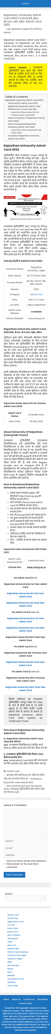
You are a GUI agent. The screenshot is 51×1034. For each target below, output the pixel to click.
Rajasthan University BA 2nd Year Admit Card (25, 595)
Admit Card (36, 294)
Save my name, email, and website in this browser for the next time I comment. (26, 864)
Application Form (15, 921)
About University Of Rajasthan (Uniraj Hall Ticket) (26, 119)
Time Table (12, 985)
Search (9, 893)
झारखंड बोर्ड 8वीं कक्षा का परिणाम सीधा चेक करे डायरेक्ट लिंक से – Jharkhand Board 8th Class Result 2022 (24, 779)
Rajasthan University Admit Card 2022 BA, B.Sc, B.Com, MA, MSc (24, 108)
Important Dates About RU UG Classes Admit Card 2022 (25, 113)
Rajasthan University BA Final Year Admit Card (25, 604)
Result (10, 968)
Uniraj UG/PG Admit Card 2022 (23, 103)
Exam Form (12, 931)
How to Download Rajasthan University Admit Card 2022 (22, 125)
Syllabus (11, 982)
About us (16, 999)
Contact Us (29, 999)
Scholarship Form (15, 979)
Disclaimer (43, 999)
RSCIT (10, 972)
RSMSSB (11, 975)
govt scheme (13, 935)
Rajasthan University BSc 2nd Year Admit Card (26, 629)
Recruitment (13, 965)
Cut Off (10, 925)
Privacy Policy (25, 1003)
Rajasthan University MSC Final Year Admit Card (26, 689)
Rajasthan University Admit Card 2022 (24, 100)
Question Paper (14, 958)
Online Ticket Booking (17, 952)
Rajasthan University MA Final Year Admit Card (25, 664)
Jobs (9, 942)
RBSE (9, 962)
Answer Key (12, 918)
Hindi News (12, 938)
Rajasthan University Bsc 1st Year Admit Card (25, 620)
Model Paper (13, 948)
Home (6, 999)
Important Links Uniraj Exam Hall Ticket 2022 (26, 131)
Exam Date (12, 928)
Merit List (11, 945)
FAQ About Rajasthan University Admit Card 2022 (23, 137)
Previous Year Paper (16, 955)
